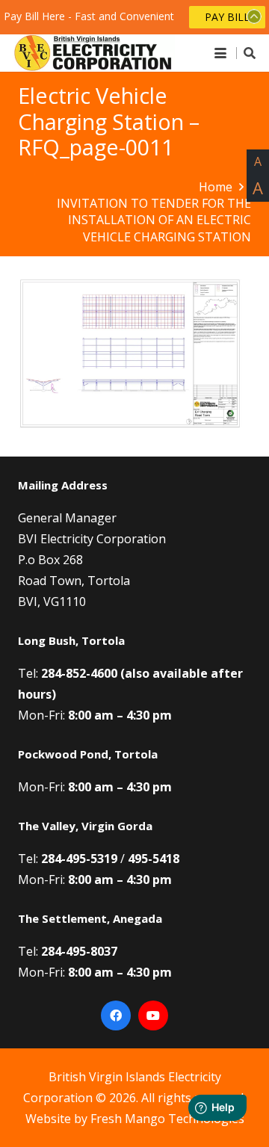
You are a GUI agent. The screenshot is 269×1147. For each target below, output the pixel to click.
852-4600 (91, 673)
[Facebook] (116, 1015)
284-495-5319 (79, 858)
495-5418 (153, 858)
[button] (220, 53)
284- (53, 673)
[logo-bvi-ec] (93, 53)
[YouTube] (153, 1015)
